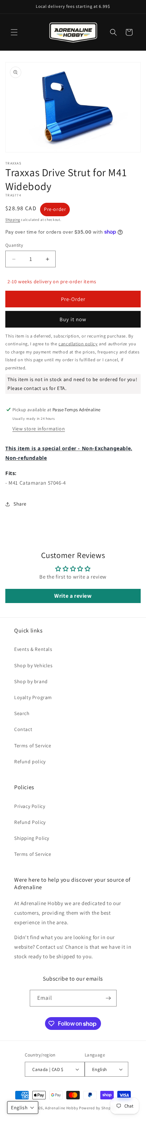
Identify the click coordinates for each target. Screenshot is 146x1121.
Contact (23, 729)
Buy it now (73, 319)
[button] (14, 32)
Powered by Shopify (97, 1107)
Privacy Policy (29, 806)
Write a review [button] (72, 595)
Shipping (12, 219)
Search (22, 713)
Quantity (14, 245)
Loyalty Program (33, 697)
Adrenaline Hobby (61, 1107)
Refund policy (30, 761)
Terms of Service (32, 745)
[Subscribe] (108, 998)
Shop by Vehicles (33, 665)
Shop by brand (31, 681)
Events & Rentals (33, 649)
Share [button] (20, 504)
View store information (38, 428)
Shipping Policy (31, 838)
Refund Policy (30, 822)
